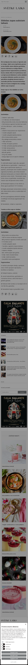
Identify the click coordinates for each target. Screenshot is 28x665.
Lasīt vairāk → (14, 662)
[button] (25, 624)
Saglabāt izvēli (14, 658)
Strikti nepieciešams (10, 642)
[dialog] (14, 643)
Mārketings (8, 649)
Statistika (8, 646)
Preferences (8, 644)
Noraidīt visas (14, 655)
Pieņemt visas (14, 652)
